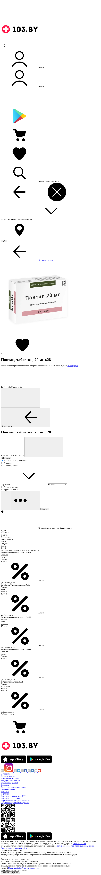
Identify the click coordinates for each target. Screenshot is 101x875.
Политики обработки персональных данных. (75, 846)
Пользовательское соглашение (13, 787)
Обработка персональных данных (15, 803)
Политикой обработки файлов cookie (23, 868)
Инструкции (11, 46)
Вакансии (5, 792)
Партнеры (5, 794)
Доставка (5, 785)
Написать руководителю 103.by (14, 796)
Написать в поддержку (10, 798)
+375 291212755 (79, 844)
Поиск (8, 42)
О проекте (5, 774)
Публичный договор (9, 783)
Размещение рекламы (10, 778)
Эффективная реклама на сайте (14, 848)
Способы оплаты (8, 789)
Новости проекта (8, 776)
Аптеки (9, 44)
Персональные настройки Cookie (15, 800)
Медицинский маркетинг (11, 780)
